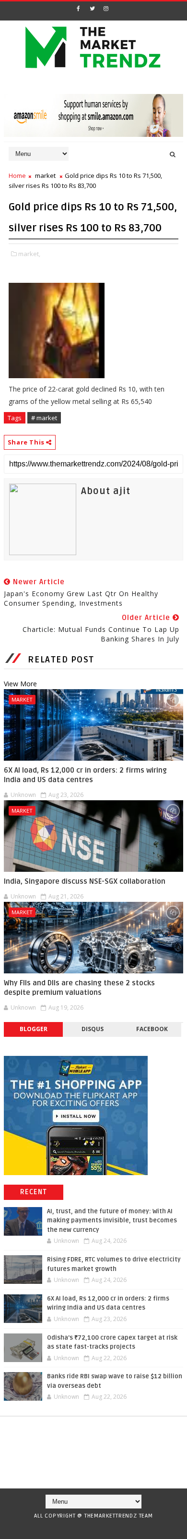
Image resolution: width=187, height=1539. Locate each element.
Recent (33, 1192)
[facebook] (78, 8)
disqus (93, 1029)
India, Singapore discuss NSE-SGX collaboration (84, 881)
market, (29, 253)
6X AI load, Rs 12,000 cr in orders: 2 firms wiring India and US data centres (85, 775)
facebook (152, 1029)
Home (17, 175)
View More (20, 683)
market (45, 175)
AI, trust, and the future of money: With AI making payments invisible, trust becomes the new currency (112, 1221)
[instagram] (106, 8)
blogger (33, 1029)
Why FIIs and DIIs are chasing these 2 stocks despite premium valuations (79, 988)
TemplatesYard (90, 1528)
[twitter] (92, 8)
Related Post (61, 659)
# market (44, 417)
